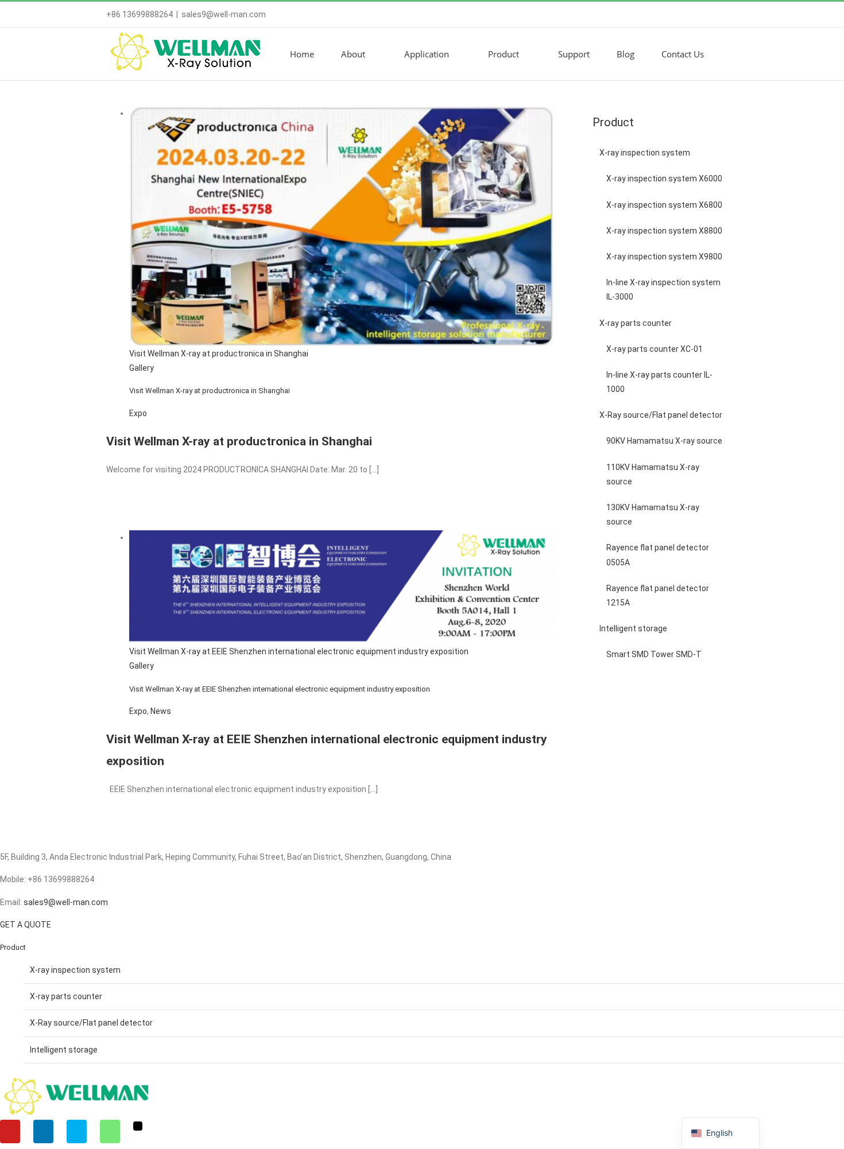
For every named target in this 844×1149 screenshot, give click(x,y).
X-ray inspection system (644, 152)
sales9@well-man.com (223, 14)
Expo (138, 413)
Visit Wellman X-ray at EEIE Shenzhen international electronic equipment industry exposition (299, 651)
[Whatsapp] (110, 1131)
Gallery (141, 367)
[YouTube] (10, 1131)
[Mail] (137, 1126)
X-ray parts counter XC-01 (654, 349)
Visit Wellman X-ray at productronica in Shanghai (218, 353)
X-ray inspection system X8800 (664, 230)
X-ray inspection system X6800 (664, 204)
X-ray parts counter (635, 323)
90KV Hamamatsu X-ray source (664, 440)
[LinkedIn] (43, 1131)
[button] (734, 54)
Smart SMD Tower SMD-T (654, 654)
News (160, 711)
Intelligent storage (633, 628)
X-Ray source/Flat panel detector (660, 415)
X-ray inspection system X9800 (664, 256)
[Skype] (77, 1131)
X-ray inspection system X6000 (664, 178)
